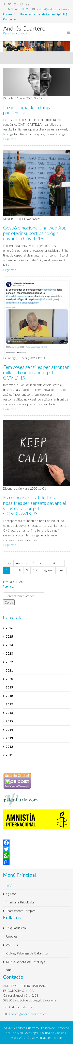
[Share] (36, 862)
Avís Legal (31, 1033)
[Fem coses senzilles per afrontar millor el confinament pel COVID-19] (36, 318)
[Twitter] (36, 849)
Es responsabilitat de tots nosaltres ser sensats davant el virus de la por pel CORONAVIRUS (34, 505)
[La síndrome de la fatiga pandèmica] (36, 82)
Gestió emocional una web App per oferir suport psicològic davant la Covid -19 (35, 233)
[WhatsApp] (36, 855)
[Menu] (67, 32)
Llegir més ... (11, 139)
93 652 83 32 (19, 9)
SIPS (9, 970)
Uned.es (11, 936)
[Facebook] (36, 843)
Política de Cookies (53, 1033)
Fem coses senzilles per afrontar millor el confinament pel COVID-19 (36, 372)
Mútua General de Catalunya (25, 962)
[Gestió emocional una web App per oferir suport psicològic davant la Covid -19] (36, 183)
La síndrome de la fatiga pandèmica (27, 109)
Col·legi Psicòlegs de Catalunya (27, 953)
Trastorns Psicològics (20, 902)
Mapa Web (18, 1037)
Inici (8, 563)
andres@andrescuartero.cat (53, 9)
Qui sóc (11, 894)
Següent (47, 570)
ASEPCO (12, 945)
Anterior (22, 563)
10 (35, 570)
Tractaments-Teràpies (20, 911)
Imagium (57, 1037)
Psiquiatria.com (16, 928)
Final (61, 570)
